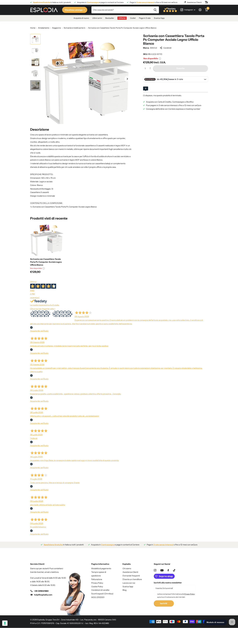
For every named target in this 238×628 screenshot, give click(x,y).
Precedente (40, 313)
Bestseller (109, 18)
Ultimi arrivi (97, 18)
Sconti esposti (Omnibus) (102, 593)
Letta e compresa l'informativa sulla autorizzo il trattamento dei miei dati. (176, 595)
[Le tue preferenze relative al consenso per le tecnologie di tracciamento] (5, 623)
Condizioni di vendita (100, 590)
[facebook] (168, 570)
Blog (124, 590)
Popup (160, 58)
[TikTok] (174, 570)
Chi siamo (127, 568)
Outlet (133, 18)
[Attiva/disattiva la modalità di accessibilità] (206, 2)
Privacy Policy (97, 583)
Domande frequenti (131, 575)
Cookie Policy (97, 586)
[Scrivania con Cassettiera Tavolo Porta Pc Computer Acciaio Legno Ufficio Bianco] (47, 239)
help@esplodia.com (43, 594)
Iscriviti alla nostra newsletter (168, 582)
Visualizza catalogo (74, 10)
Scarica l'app (159, 18)
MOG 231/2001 (97, 597)
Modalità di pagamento (101, 568)
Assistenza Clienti (130, 572)
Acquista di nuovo (81, 18)
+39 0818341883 (41, 591)
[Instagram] (155, 570)
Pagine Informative (100, 564)
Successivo (62, 313)
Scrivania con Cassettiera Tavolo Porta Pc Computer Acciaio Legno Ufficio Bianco (46, 262)
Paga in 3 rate (145, 18)
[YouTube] (161, 570)
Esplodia (127, 564)
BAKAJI (153, 48)
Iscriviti (164, 603)
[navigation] (35, 39)
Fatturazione (96, 579)
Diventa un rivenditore (132, 579)
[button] (151, 66)
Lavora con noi (129, 583)
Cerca (155, 9)
